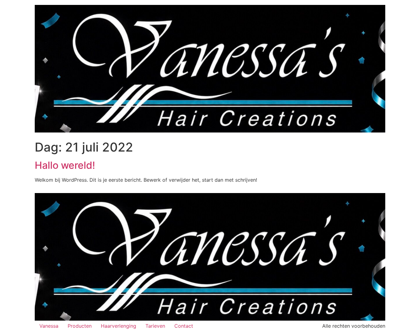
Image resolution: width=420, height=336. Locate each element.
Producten (80, 326)
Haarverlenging (118, 326)
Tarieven (155, 326)
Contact (183, 326)
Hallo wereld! (65, 165)
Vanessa (48, 326)
